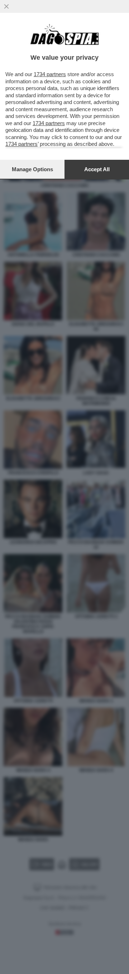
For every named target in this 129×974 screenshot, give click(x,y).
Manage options (32, 169)
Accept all (97, 169)
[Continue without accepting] (6, 6)
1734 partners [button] (50, 74)
